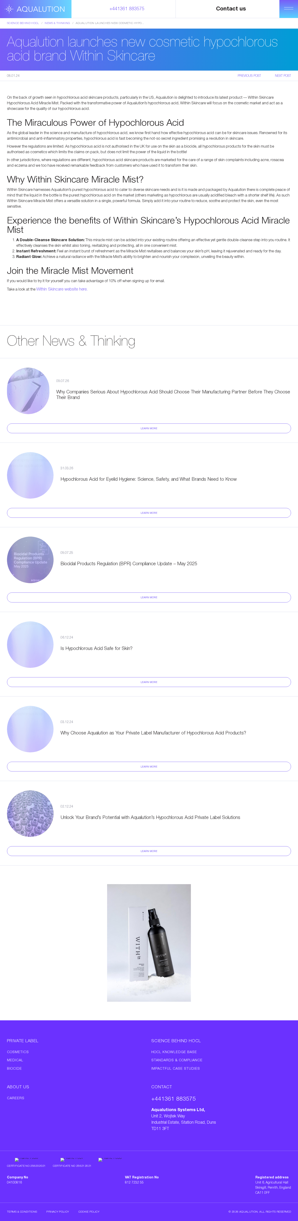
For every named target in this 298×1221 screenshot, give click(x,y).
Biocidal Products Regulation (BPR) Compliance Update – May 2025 (129, 564)
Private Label (22, 1041)
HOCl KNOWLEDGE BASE (174, 1052)
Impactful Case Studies (175, 1068)
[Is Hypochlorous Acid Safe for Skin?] (30, 644)
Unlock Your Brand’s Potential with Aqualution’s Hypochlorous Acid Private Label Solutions (150, 818)
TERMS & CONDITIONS (22, 1212)
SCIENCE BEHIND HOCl (176, 1041)
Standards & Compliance (177, 1060)
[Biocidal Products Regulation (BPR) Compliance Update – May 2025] (30, 560)
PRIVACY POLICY (57, 1212)
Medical (15, 1060)
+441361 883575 (126, 9)
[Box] (35, 9)
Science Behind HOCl (23, 23)
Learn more (149, 428)
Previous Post (249, 76)
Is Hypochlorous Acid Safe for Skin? (96, 649)
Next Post (283, 76)
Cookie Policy (89, 1212)
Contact (161, 1087)
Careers (15, 1098)
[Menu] (289, 9)
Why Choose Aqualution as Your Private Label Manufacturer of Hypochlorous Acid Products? (153, 733)
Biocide (14, 1068)
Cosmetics (18, 1052)
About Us (18, 1087)
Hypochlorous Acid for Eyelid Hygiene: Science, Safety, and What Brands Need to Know (149, 479)
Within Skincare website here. (62, 289)
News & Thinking (57, 23)
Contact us (231, 9)
